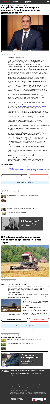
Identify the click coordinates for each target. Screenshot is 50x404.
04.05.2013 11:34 (4, 5)
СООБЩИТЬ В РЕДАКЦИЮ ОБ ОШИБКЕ (17, 375)
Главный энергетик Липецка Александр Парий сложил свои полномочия (22, 208)
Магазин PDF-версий (42, 372)
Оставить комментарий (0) (39, 319)
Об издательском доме (14, 372)
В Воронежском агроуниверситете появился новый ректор (19, 199)
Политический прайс (36, 373)
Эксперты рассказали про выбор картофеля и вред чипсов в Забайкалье (21, 347)
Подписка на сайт (34, 370)
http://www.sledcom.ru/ (8, 51)
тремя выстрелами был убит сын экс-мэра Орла (33, 106)
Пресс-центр (41, 370)
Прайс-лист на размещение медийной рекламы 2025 (20, 373)
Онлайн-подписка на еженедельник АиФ (28, 372)
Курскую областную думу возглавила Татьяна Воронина (25, 170)
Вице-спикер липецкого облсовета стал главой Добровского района (29, 169)
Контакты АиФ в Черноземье (24, 370)
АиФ (9, 277)
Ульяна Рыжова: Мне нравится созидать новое (16, 212)
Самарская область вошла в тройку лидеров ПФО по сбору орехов (20, 343)
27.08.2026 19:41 (4, 234)
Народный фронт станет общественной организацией (18, 204)
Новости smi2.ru (5, 231)
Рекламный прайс (13, 370)
